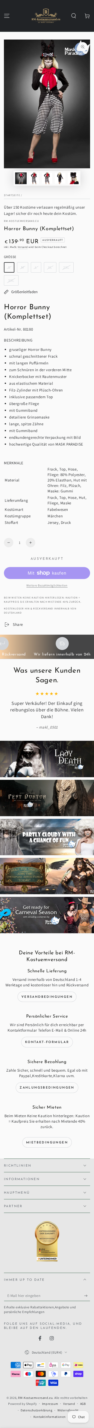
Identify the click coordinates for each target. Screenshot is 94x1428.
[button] (73, 15)
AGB (83, 1404)
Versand (23, 247)
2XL (66, 267)
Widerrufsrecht (67, 1410)
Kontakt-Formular (47, 1042)
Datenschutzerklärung (36, 1410)
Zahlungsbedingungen (47, 1087)
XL (50, 267)
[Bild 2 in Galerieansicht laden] (34, 178)
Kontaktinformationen (49, 1417)
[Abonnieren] (87, 1296)
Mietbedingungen (47, 1142)
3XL (11, 280)
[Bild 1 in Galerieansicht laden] (21, 178)
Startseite (12, 195)
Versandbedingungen (47, 997)
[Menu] (7, 15)
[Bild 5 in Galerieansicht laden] (73, 178)
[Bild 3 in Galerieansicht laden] (47, 178)
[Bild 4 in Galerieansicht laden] (60, 178)
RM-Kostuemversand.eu (21, 221)
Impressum (50, 1404)
